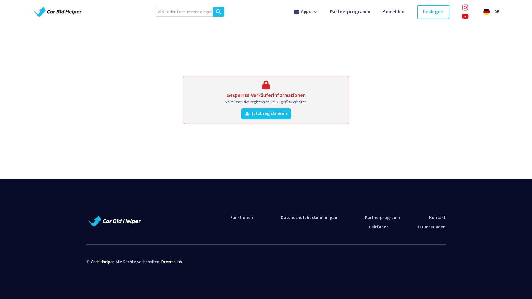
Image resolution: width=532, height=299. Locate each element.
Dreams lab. (172, 262)
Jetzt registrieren (269, 113)
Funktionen (241, 217)
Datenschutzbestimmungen (309, 217)
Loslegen (433, 12)
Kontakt (437, 217)
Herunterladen (431, 227)
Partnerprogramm (350, 12)
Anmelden (394, 12)
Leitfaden (379, 227)
